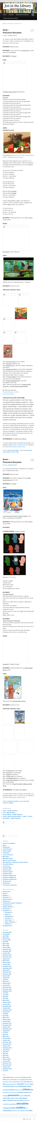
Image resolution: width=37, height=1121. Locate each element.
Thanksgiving (6, 1108)
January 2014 (6, 1040)
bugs (23, 1079)
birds (4, 1079)
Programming (7, 905)
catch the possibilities (9, 843)
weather (26, 1110)
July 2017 (5, 979)
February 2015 (7, 1019)
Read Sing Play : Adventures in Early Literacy (15, 862)
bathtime (17, 1077)
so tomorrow (6, 866)
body (15, 1079)
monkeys (20, 1092)
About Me (11, 14)
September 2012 (7, 1069)
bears (25, 1077)
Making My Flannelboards (22, 14)
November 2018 (7, 966)
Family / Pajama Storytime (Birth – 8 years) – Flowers (17, 816)
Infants (7, 914)
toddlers (20, 1107)
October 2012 (6, 1067)
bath (14, 1077)
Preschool (10, 450)
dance (31, 1082)
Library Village (7, 851)
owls (4, 1095)
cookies (21, 1081)
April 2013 (5, 1055)
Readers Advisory (8, 907)
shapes (17, 1098)
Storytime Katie (7, 870)
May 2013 (5, 1053)
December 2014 (7, 1023)
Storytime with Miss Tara (10, 879)
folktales (16, 1086)
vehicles (22, 1110)
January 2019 (6, 964)
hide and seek (19, 1090)
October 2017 (6, 976)
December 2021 (7, 949)
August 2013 (6, 1050)
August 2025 (6, 934)
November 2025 (7, 932)
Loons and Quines (8, 855)
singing (15, 1100)
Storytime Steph (7, 873)
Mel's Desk (6, 856)
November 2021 (7, 951)
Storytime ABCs (7, 868)
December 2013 (7, 1042)
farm (26, 1084)
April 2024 (5, 936)
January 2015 (6, 1021)
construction (16, 1082)
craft (25, 1082)
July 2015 (5, 1014)
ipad (31, 1090)
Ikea (16, 157)
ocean (30, 1092)
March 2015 (6, 1017)
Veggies (10, 157)
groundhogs (6, 1090)
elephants (14, 1084)
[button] (17, 142)
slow (18, 1100)
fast (28, 1084)
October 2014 (6, 1027)
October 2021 (6, 953)
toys (26, 1108)
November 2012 (7, 1065)
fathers (31, 1084)
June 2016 (5, 995)
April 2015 (5, 1015)
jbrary (4, 845)
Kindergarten (8, 916)
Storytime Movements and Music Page (15, 446)
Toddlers (7, 924)
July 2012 (5, 1070)
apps (8, 1077)
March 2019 (6, 961)
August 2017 (6, 978)
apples (4, 1077)
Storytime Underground (9, 875)
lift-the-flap (11, 1092)
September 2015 (7, 1010)
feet (4, 1086)
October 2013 (6, 1046)
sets (21, 157)
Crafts (4, 893)
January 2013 (6, 1061)
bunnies (27, 1079)
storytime (8, 452)
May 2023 (5, 942)
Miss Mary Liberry (8, 858)
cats (30, 1079)
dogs (4, 1084)
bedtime (29, 1077)
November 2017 (7, 974)
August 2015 (6, 1012)
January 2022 (6, 947)
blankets (8, 1079)
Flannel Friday (7, 899)
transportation (7, 1110)
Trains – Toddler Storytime (10, 810)
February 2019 (7, 962)
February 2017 (7, 983)
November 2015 (7, 1006)
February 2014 (7, 1038)
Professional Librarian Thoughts (12, 903)
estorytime (20, 1084)
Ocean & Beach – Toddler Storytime (13, 814)
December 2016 (7, 987)
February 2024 (7, 940)
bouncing (19, 1079)
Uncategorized (7, 925)
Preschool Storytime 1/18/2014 (11, 392)
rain (29, 1095)
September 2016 (7, 991)
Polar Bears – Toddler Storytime (12, 818)
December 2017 (7, 972)
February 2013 (7, 1059)
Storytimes (16, 450)
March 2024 (6, 938)
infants (26, 1089)
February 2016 (7, 1002)
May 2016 (5, 996)
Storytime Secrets (8, 872)
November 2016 (7, 989)
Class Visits (6, 891)
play (19, 157)
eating (7, 1084)
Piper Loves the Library (9, 860)
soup (4, 452)
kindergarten (6, 1092)
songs (25, 1100)
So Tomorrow (11, 577)
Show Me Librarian (8, 864)
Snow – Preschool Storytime (12, 460)
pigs (6, 1095)
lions (16, 1092)
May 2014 (5, 1034)
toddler (13, 1108)
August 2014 (6, 1031)
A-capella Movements (22, 445)
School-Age (8, 920)
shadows (12, 1098)
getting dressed (26, 1086)
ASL (11, 1077)
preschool (29, 450)
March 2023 (6, 943)
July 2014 (5, 1032)
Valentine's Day (15, 1110)
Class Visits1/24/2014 (8, 394)
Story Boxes (6, 908)
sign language (23, 1098)
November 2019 (7, 957)
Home (4, 14)
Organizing (6, 901)
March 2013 (6, 1057)
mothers (26, 1092)
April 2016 (5, 998)
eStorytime (6, 897)
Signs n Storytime (10, 922)
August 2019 (6, 959)
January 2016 (6, 1004)
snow (21, 1100)
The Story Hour (7, 881)
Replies (11, 803)
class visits (5, 1081)
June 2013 (5, 1051)
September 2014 (7, 1029)
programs (21, 1095)
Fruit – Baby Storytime (9, 812)
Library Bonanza (7, 849)
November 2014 (7, 1025)
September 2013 (7, 1048)
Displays (5, 895)
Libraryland (6, 853)
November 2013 (7, 1044)
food (25, 450)
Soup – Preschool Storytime (12, 31)
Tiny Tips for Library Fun (10, 885)
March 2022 (6, 945)
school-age (6, 1098)
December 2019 (7, 955)
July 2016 (5, 993)
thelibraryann (6, 883)
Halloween (12, 1090)
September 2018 (7, 968)
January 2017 (6, 985)
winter (30, 1110)
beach (21, 1077)
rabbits (26, 1095)
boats (12, 1079)
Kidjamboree (6, 847)
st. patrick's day (7, 1104)
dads (28, 1082)
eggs (10, 1084)
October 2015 (6, 1008)
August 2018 (6, 970)
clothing (10, 1081)
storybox (13, 1104)
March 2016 (6, 1000)
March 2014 (6, 1036)
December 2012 (7, 1063)
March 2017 (6, 981)
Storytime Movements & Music (10, 18)
